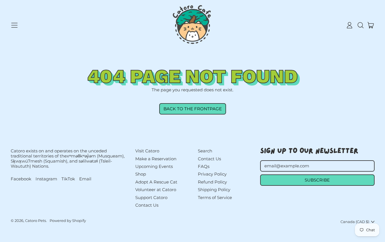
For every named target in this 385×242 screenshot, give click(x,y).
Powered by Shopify (68, 220)
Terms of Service (215, 197)
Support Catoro (151, 197)
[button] (360, 25)
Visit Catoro (147, 151)
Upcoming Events (154, 166)
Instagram (46, 179)
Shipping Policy (214, 189)
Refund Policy (212, 182)
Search (205, 151)
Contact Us (146, 205)
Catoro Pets (35, 220)
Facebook (21, 179)
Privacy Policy (212, 174)
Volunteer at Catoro (155, 189)
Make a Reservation (155, 158)
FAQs (203, 166)
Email (85, 179)
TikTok (68, 179)
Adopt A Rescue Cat (156, 182)
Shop (140, 174)
